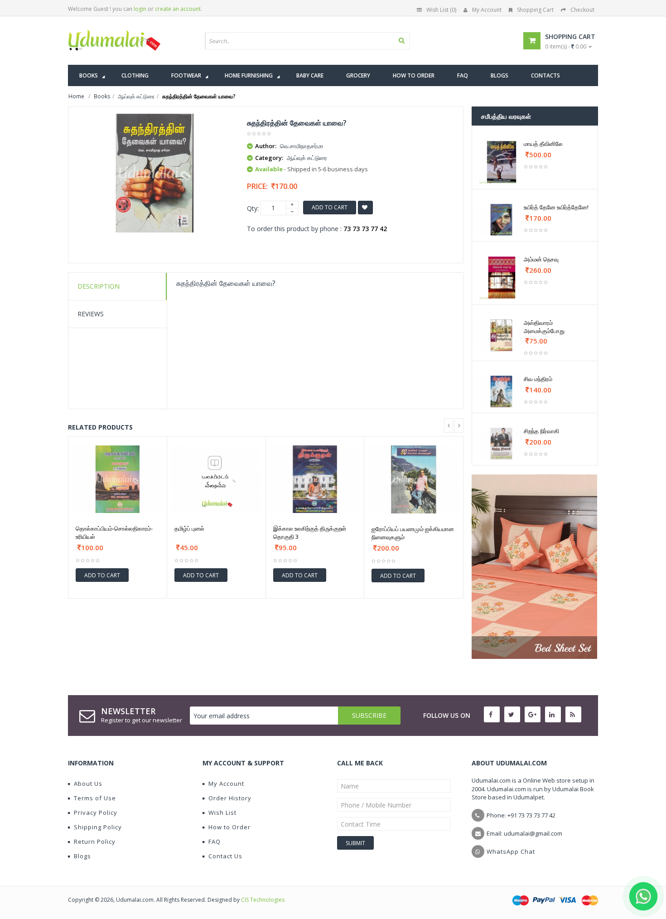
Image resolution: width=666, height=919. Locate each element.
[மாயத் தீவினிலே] (501, 162)
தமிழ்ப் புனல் (189, 528)
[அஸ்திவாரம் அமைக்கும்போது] (501, 335)
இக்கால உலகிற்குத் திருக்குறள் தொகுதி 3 (309, 532)
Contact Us (225, 856)
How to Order (229, 827)
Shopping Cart (535, 10)
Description (98, 286)
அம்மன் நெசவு (541, 259)
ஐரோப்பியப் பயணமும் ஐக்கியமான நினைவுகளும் (413, 533)
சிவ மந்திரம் (538, 379)
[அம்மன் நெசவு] (501, 277)
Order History (229, 798)
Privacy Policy (95, 812)
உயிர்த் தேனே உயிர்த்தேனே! (556, 207)
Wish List (222, 812)
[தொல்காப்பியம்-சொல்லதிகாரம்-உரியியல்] (117, 479)
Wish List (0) (441, 10)
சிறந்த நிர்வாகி (541, 431)
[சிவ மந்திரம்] (501, 391)
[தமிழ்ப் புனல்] (216, 479)
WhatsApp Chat (511, 851)
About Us (88, 783)
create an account (178, 9)
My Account (487, 10)
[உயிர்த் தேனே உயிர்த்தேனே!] (501, 220)
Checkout (582, 10)
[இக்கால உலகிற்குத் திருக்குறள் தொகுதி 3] (315, 479)
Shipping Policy (98, 827)
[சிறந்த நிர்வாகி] (501, 443)
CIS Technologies (263, 900)
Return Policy (95, 841)
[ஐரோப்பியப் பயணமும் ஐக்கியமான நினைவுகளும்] (413, 479)
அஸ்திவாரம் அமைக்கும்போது (544, 327)
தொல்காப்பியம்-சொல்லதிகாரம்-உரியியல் (114, 532)
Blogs (82, 856)
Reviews (90, 314)
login (140, 9)
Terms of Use (95, 798)
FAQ (214, 841)
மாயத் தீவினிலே (543, 144)
